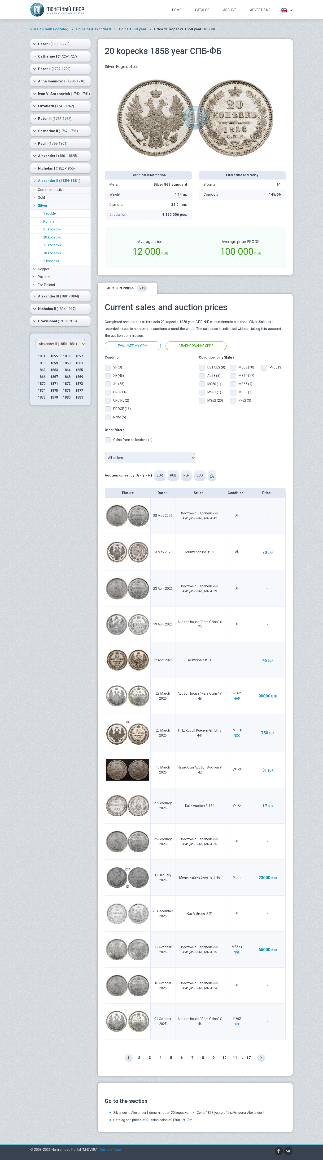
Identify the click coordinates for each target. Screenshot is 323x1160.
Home (176, 10)
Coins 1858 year (132, 29)
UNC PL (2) (121, 400)
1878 (41, 397)
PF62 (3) (245, 400)
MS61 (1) (214, 392)
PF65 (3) (276, 367)
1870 (41, 384)
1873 (79, 384)
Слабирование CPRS (196, 346)
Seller (199, 493)
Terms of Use (110, 1149)
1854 (41, 356)
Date (162, 493)
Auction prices (126, 288)
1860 (66, 363)
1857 (79, 356)
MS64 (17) (246, 376)
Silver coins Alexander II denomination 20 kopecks (150, 1113)
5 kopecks (51, 261)
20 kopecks (52, 237)
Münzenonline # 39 (199, 552)
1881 (79, 397)
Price (266, 493)
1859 (54, 363)
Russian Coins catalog (49, 29)
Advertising (260, 10)
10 (224, 1058)
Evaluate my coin (133, 346)
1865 (79, 370)
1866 (41, 377)
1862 (41, 370)
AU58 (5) (213, 376)
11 (235, 1058)
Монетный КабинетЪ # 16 (199, 877)
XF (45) (118, 376)
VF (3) (117, 367)
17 (248, 1058)
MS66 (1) (245, 392)
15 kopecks (52, 245)
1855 (54, 356)
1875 (54, 390)
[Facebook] (279, 1151)
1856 (66, 356)
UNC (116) (120, 392)
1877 (79, 390)
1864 (66, 370)
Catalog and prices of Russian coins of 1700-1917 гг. (153, 1120)
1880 (66, 397)
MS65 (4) (245, 384)
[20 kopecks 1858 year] (195, 117)
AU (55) (118, 384)
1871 (54, 384)
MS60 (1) (214, 384)
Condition (236, 493)
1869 (79, 377)
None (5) (119, 417)
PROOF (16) (122, 409)
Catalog (202, 10)
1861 (79, 363)
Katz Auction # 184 (199, 806)
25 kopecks (52, 229)
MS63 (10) (246, 367)
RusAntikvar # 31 (200, 913)
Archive (229, 10)
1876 (66, 390)
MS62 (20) (215, 400)
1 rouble (49, 213)
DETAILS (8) (215, 367)
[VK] (288, 1151)
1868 (66, 377)
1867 (54, 377)
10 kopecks (52, 253)
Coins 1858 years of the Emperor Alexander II (230, 1113)
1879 (54, 397)
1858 (41, 363)
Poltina (48, 221)
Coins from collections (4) (133, 440)
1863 (54, 370)
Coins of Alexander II (93, 29)
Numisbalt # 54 (199, 660)
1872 (66, 384)
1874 (41, 390)
